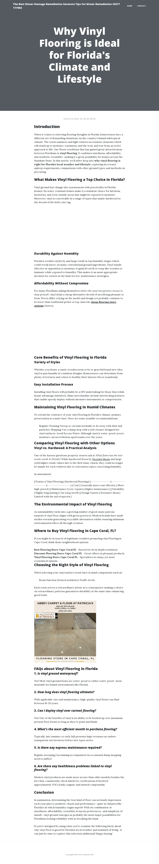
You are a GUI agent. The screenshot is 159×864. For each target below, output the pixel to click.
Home (129, 6)
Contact (141, 6)
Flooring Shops (101, 459)
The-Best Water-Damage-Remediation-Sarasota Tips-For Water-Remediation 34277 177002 (66, 5)
